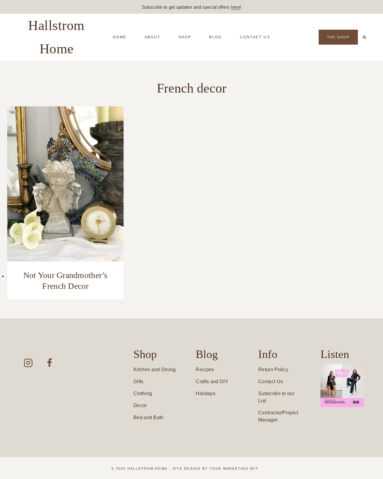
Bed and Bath (148, 417)
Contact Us (255, 37)
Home (120, 37)
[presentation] (65, 184)
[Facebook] (49, 363)
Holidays (205, 393)
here (235, 7)
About (152, 37)
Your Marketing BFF (234, 468)
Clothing (142, 393)
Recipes (205, 369)
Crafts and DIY (212, 381)
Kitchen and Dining (154, 369)
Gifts (138, 381)
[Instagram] (28, 363)
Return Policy (273, 369)
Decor (140, 405)
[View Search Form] (364, 37)
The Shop (338, 37)
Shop (185, 37)
